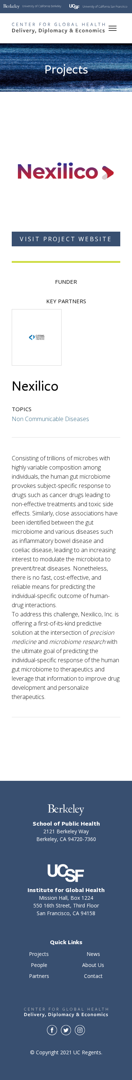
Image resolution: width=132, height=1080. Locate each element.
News (93, 953)
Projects (39, 953)
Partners (39, 975)
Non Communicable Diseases (50, 419)
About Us (93, 964)
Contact (93, 975)
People (39, 964)
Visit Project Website (66, 239)
